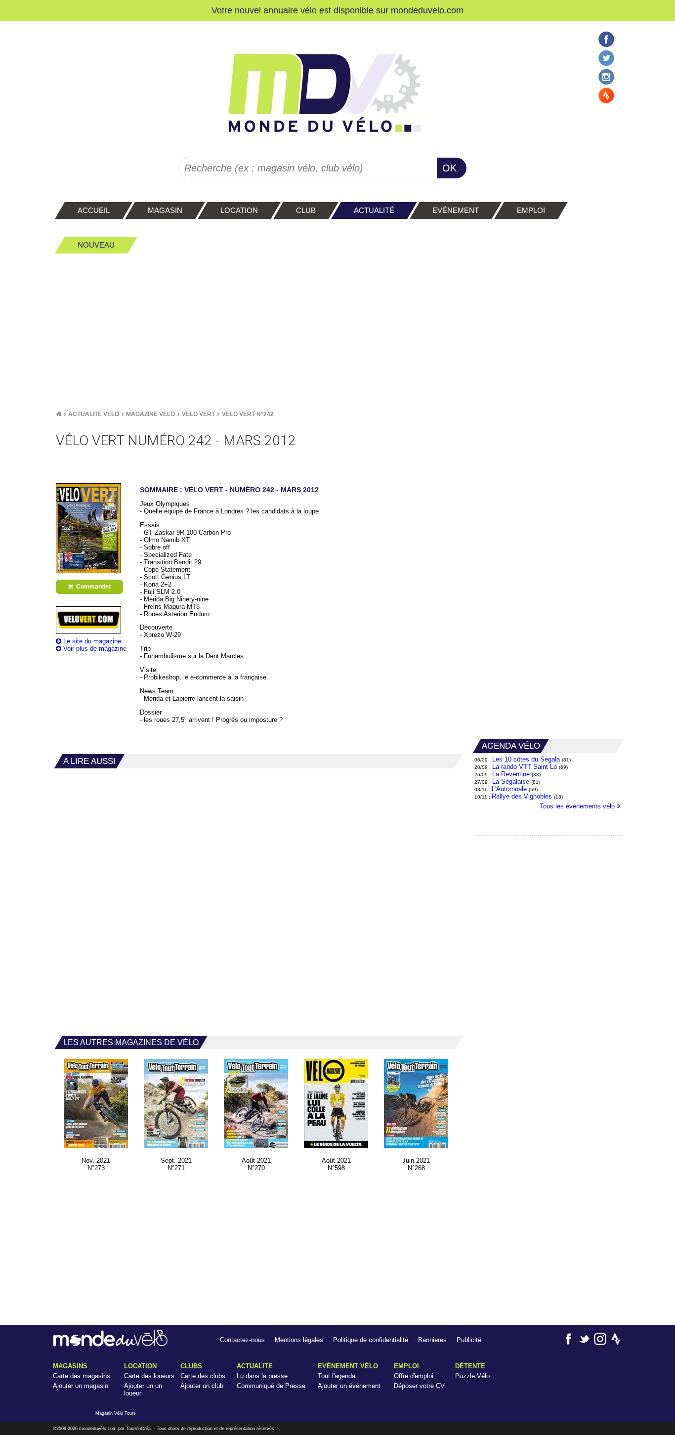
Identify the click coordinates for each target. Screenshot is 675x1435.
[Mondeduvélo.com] (110, 1344)
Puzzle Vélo (472, 1376)
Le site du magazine (91, 641)
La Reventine (512, 774)
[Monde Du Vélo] (58, 414)
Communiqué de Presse (271, 1386)
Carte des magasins (81, 1376)
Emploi (406, 1366)
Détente (470, 1366)
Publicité (469, 1340)
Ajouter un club (201, 1386)
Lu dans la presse (262, 1376)
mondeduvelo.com (427, 10)
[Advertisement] (337, 331)
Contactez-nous (242, 1340)
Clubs (191, 1366)
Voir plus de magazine (94, 648)
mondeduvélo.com (98, 1428)
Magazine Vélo (150, 414)
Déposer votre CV (419, 1386)
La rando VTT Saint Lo (524, 766)
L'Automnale (509, 789)
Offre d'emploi (413, 1376)
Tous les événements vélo (578, 806)
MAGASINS (70, 1366)
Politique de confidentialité (370, 1340)
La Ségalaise (510, 781)
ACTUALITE (255, 1366)
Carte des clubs (202, 1376)
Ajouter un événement (349, 1386)
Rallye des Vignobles (522, 796)
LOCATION (140, 1366)
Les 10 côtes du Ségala (526, 759)
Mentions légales (299, 1340)
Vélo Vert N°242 (248, 414)
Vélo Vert (198, 414)
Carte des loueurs (149, 1376)
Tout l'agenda (336, 1376)
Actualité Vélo (93, 414)
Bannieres (432, 1340)
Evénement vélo (348, 1366)
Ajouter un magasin (80, 1386)
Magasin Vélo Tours (115, 1413)
